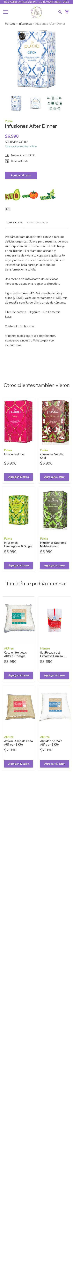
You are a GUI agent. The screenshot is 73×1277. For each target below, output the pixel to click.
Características (37, 222)
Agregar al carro (21, 175)
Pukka (9, 121)
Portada (10, 24)
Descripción (15, 222)
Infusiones (25, 24)
